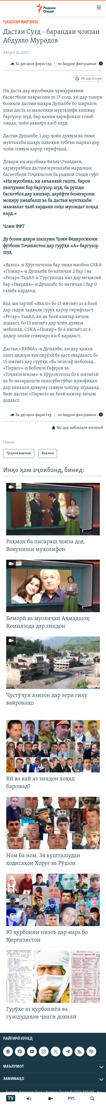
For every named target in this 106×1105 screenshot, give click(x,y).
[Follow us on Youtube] (32, 1051)
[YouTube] (50, 1098)
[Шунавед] (29, 1098)
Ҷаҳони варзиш (20, 22)
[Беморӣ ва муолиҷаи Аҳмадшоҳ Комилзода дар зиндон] (53, 586)
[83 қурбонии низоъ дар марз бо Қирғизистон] (53, 900)
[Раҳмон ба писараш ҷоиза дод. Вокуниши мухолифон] (53, 509)
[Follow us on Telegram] (67, 1051)
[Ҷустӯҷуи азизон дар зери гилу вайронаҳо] (53, 662)
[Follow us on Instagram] (44, 1051)
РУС (71, 1099)
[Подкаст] (91, 1051)
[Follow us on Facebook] (20, 1051)
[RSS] (79, 1051)
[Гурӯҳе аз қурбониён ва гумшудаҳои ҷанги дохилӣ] (53, 976)
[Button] (30, 64)
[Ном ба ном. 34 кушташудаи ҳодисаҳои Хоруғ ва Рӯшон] (53, 823)
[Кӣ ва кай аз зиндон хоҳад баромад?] (53, 746)
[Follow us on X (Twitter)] (55, 1051)
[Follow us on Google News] (8, 1051)
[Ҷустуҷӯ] (92, 1098)
